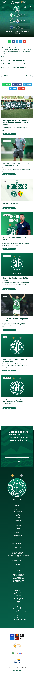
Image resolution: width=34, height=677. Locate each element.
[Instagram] (17, 499)
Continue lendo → (9, 133)
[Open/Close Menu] (3, 7)
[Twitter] (20, 499)
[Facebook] (14, 499)
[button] (9, 41)
